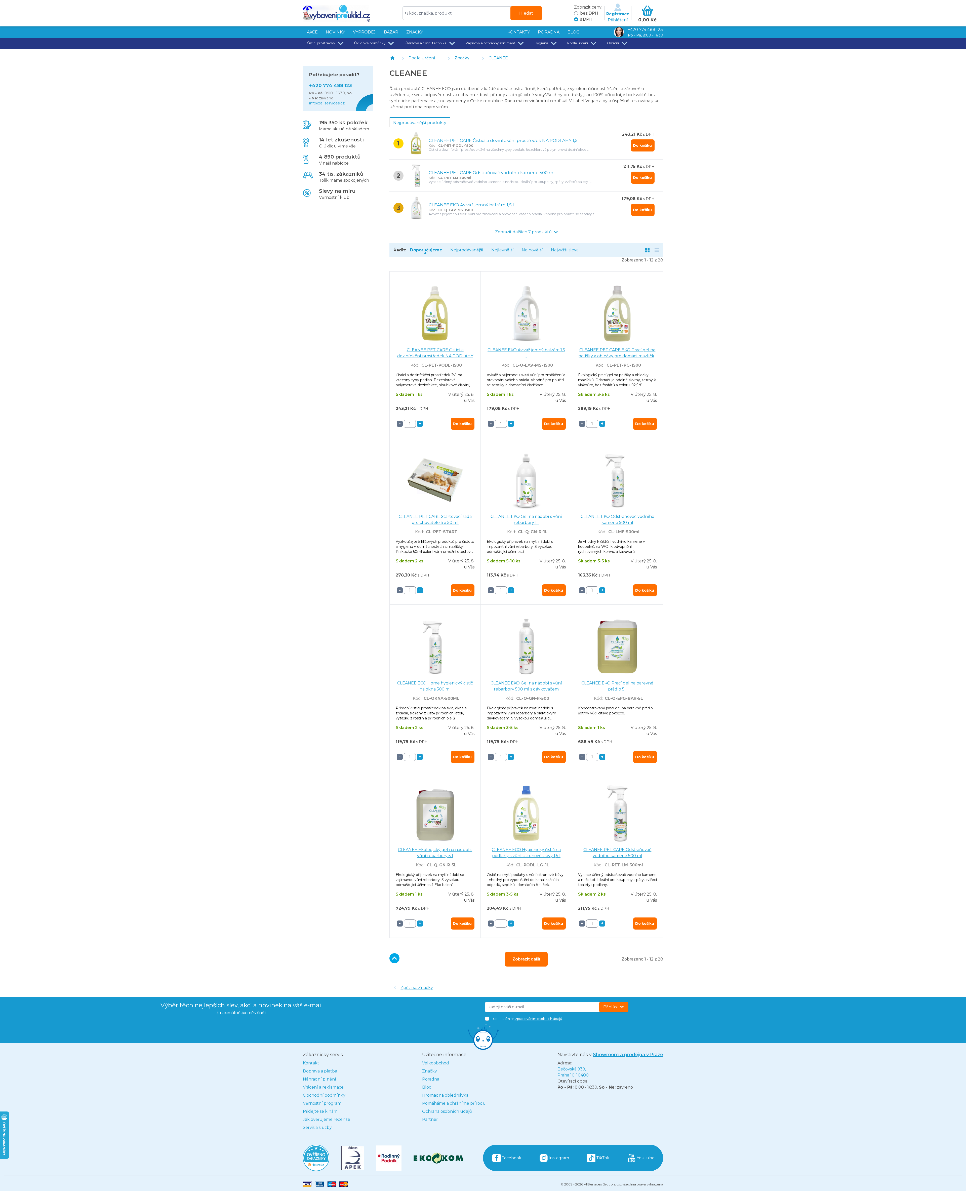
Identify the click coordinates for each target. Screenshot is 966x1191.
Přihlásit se (613, 1007)
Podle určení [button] (577, 43)
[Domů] (392, 58)
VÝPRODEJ (364, 32)
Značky (414, 32)
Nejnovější (532, 250)
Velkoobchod (435, 1063)
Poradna (430, 1079)
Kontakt (311, 1063)
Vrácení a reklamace (323, 1087)
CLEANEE (498, 58)
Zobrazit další (526, 959)
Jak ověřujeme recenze (326, 1119)
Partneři (430, 1119)
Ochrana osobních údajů (447, 1111)
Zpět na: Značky (416, 987)
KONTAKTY (518, 32)
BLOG (574, 32)
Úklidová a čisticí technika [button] (426, 43)
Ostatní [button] (613, 43)
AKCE (312, 32)
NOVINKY (335, 32)
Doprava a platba (320, 1071)
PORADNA (548, 32)
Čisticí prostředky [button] (321, 43)
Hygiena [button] (541, 43)
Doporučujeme (426, 250)
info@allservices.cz (327, 103)
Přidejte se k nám (320, 1111)
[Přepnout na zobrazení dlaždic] (647, 250)
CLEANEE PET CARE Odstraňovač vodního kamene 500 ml (492, 172)
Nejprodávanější (466, 250)
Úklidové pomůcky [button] (369, 43)
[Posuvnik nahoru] (394, 958)
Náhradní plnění (319, 1079)
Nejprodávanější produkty (419, 122)
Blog (427, 1087)
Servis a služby (317, 1127)
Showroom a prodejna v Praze (628, 1054)
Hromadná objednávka (445, 1095)
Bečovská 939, (573, 1072)
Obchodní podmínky (324, 1095)
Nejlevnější (502, 250)
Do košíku (642, 145)
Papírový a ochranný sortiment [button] (490, 43)
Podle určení (422, 58)
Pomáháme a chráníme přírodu (454, 1103)
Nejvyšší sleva (565, 250)
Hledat (526, 13)
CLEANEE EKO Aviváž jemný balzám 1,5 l (471, 204)
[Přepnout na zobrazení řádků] (657, 250)
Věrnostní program (322, 1103)
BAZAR (391, 32)
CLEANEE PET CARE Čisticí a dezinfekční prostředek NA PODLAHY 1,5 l (504, 140)
